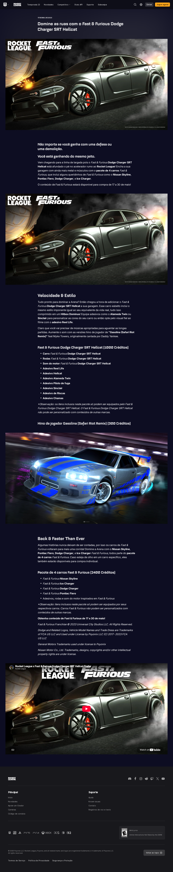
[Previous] (9, 478)
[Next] (164, 478)
